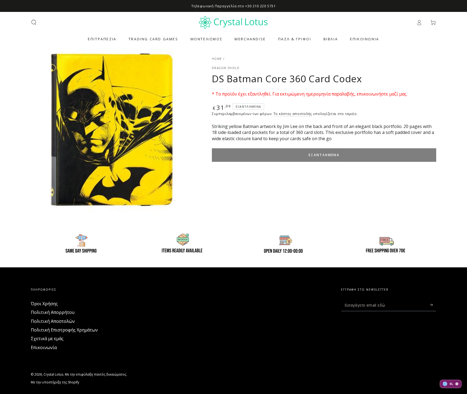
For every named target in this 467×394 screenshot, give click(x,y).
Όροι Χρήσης (44, 304)
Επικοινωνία (44, 347)
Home (217, 59)
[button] (34, 22)
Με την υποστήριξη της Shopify (55, 382)
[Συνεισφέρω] (433, 305)
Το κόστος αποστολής (292, 113)
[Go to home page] (233, 22)
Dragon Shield (225, 68)
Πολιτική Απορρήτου (53, 312)
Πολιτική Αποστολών (53, 321)
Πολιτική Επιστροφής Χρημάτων (64, 330)
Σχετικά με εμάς (47, 339)
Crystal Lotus (53, 374)
